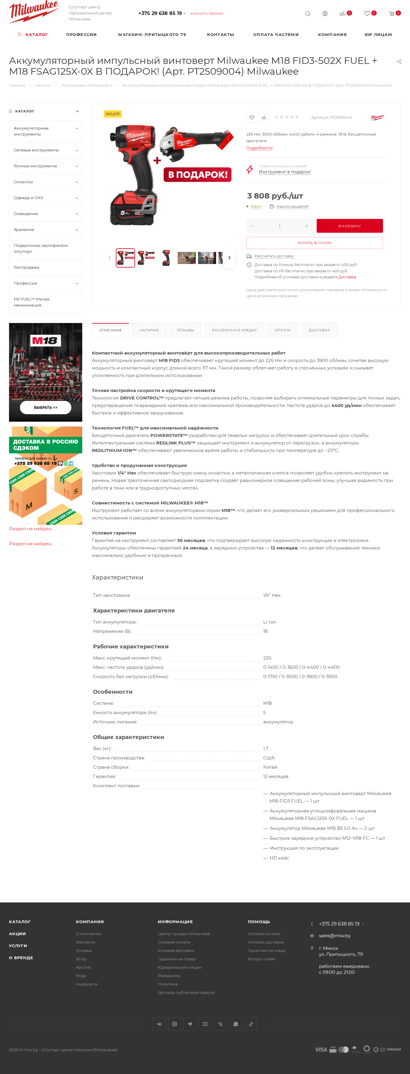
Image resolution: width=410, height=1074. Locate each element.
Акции (17, 933)
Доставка (347, 277)
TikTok (251, 1024)
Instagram (174, 1024)
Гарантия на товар (177, 958)
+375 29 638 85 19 (160, 13)
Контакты (85, 942)
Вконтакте (159, 1024)
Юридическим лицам (180, 967)
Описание (110, 330)
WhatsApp (235, 1024)
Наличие (149, 330)
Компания (90, 921)
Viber (220, 1024)
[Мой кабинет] (325, 14)
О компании (88, 933)
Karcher (83, 967)
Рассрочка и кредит (234, 330)
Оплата (283, 330)
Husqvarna (87, 984)
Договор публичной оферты (186, 992)
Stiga (81, 975)
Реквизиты (169, 975)
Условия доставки (176, 950)
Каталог (20, 921)
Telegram (189, 1024)
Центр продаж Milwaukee (184, 933)
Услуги (18, 945)
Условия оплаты (174, 942)
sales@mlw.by (335, 935)
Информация (175, 921)
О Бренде (21, 957)
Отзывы (185, 330)
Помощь (259, 921)
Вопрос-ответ (262, 958)
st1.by (81, 958)
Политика (168, 984)
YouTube (205, 1024)
